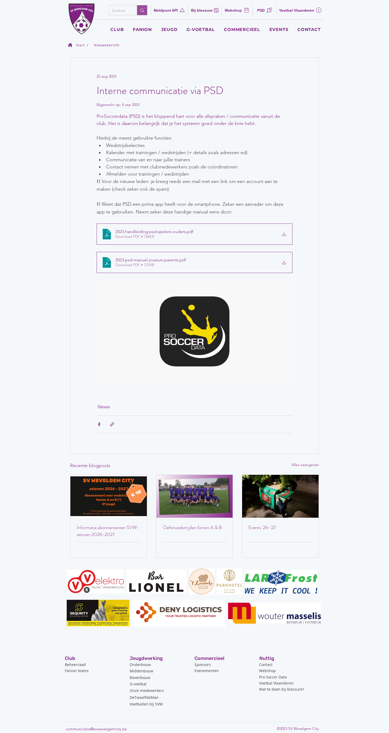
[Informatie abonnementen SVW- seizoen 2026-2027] (108, 496)
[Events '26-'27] (280, 496)
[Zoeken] (142, 10)
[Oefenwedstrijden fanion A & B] (194, 496)
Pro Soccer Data (273, 677)
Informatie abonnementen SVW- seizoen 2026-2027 (108, 531)
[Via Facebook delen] (99, 424)
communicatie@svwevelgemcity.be (96, 728)
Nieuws (104, 406)
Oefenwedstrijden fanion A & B (192, 527)
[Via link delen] (112, 424)
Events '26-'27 (262, 527)
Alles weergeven (305, 464)
